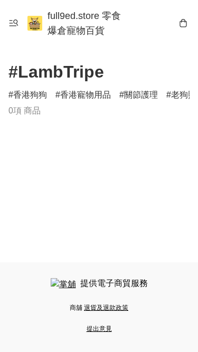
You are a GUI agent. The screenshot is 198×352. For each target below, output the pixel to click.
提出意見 (99, 328)
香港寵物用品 (85, 94)
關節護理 (141, 94)
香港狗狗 (30, 94)
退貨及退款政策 (106, 307)
